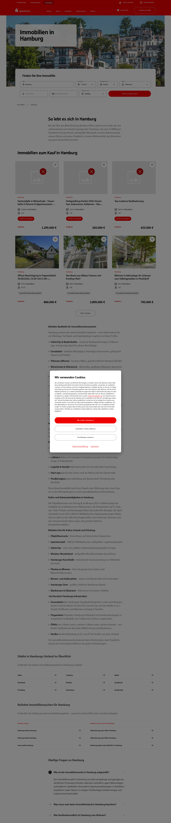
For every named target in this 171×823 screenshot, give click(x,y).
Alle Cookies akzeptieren (85, 420)
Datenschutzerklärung (95, 396)
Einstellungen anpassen (85, 437)
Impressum (95, 446)
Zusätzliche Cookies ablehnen (85, 429)
